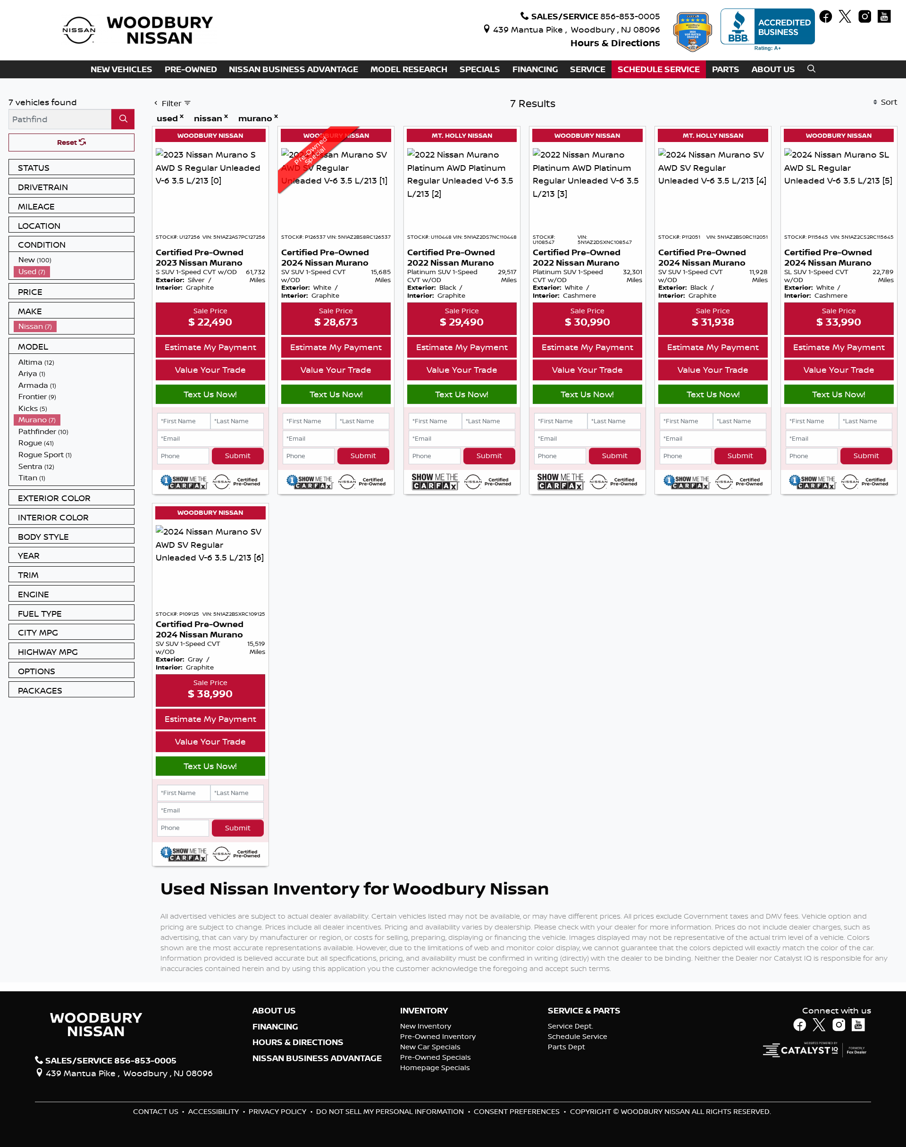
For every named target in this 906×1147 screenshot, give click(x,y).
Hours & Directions (615, 42)
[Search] (122, 119)
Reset (68, 142)
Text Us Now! (210, 394)
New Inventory (425, 1026)
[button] (121, 69)
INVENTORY (424, 1010)
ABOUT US (274, 1010)
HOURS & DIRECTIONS (298, 1042)
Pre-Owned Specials (435, 1057)
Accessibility (214, 1111)
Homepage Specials (435, 1067)
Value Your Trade (210, 369)
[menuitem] (74, 260)
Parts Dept (566, 1047)
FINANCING (275, 1026)
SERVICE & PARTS (584, 1010)
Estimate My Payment (210, 347)
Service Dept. (570, 1026)
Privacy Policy (278, 1111)
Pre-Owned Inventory (438, 1036)
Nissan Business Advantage (317, 1058)
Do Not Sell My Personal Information (391, 1111)
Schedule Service (577, 1036)
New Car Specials (430, 1047)
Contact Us (156, 1111)
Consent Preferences (517, 1111)
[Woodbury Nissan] (139, 29)
